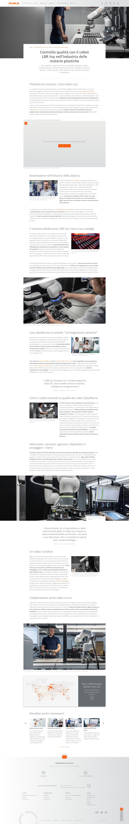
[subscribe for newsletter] (89, 785)
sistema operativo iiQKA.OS (42, 365)
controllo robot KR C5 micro (63, 361)
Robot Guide (46, 795)
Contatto (24, 797)
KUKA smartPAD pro (44, 361)
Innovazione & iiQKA (62, 3)
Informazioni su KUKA (91, 797)
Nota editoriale (56, 820)
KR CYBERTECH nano (62, 209)
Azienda (72, 3)
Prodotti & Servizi (26, 3)
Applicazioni (43, 3)
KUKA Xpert (67, 797)
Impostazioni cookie (78, 820)
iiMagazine (89, 802)
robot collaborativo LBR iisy (86, 91)
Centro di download (69, 799)
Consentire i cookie (64, 145)
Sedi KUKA (89, 799)
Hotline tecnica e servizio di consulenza (29, 795)
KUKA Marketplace (63, 581)
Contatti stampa (25, 799)
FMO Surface (75, 180)
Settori (35, 3)
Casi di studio (46, 797)
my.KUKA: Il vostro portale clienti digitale (72, 795)
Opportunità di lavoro (91, 795)
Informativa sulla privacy (67, 820)
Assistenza (51, 3)
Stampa (88, 801)
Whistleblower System (91, 804)
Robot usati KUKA (47, 799)
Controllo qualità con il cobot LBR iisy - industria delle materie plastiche (52, 47)
